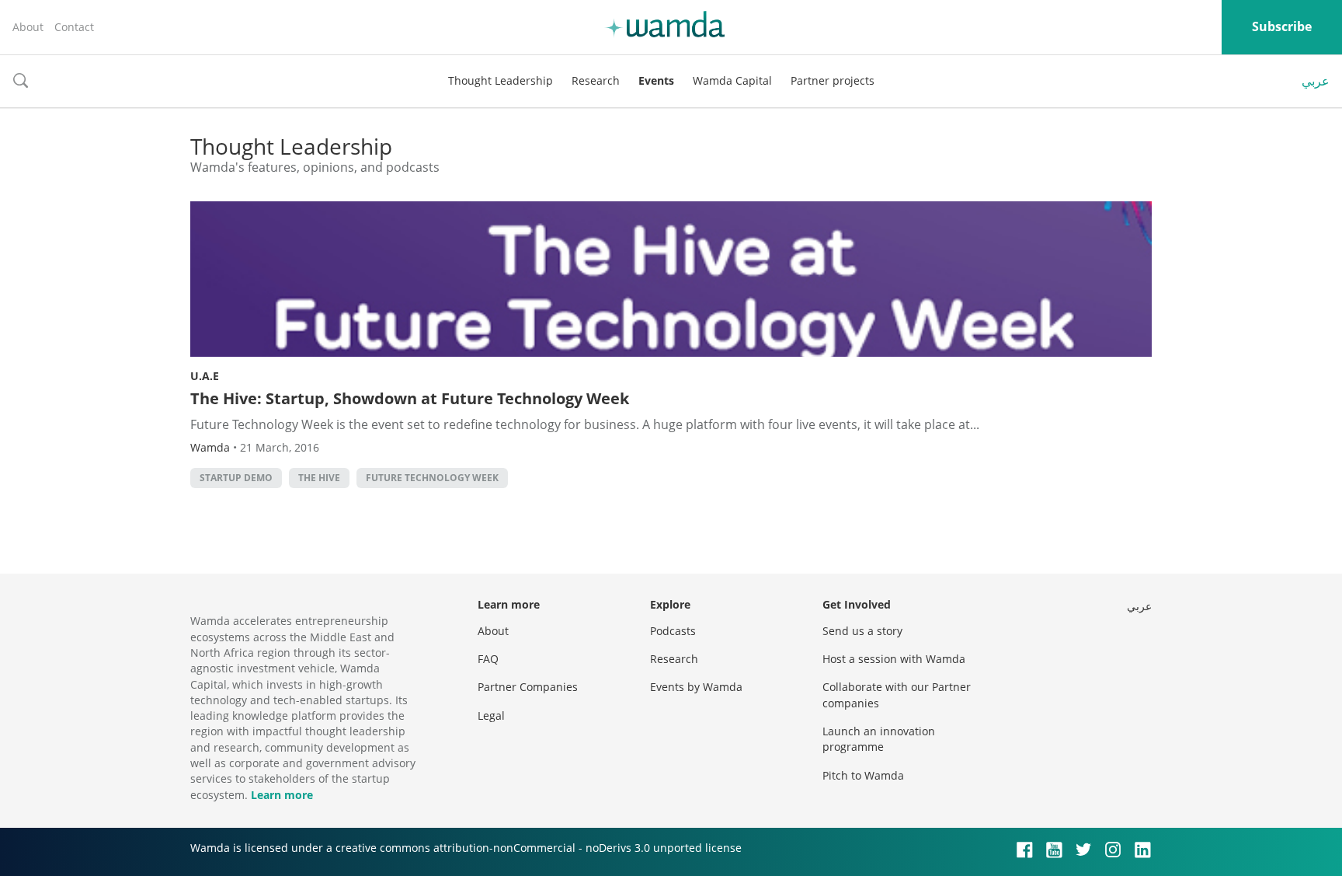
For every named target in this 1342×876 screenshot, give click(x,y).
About (27, 26)
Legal (491, 715)
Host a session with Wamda (893, 658)
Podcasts (673, 630)
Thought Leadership (500, 80)
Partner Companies (528, 686)
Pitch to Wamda (863, 775)
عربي (1316, 81)
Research (596, 80)
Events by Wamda (696, 686)
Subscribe (1282, 26)
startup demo (236, 477)
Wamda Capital (732, 80)
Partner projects (832, 80)
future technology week (432, 477)
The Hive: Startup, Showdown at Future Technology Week (409, 398)
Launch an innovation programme (878, 739)
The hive (319, 477)
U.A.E (204, 375)
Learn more (282, 794)
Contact (74, 26)
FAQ (488, 658)
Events (656, 80)
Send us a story (862, 630)
